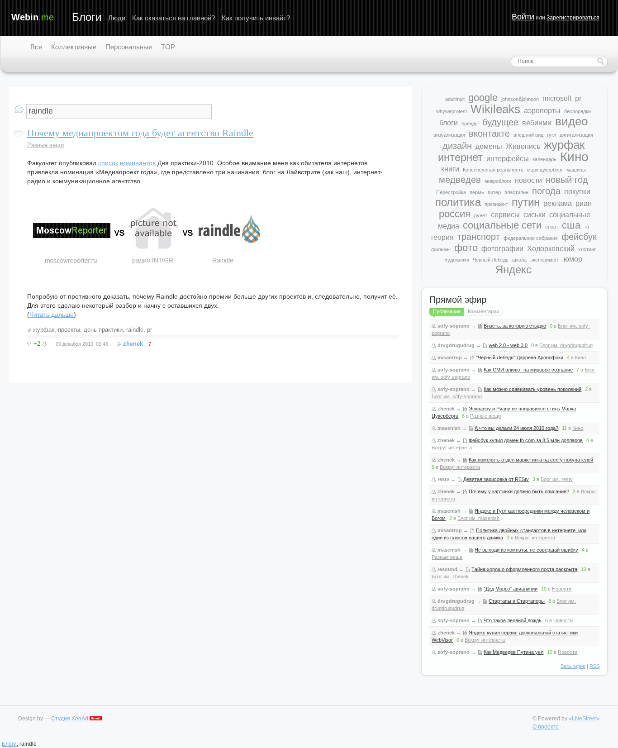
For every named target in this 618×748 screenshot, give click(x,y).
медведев (460, 180)
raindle (134, 329)
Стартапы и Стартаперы (517, 601)
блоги (448, 123)
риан (583, 203)
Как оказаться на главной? (173, 18)
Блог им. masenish (478, 518)
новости (528, 180)
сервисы (505, 215)
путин (526, 202)
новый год (567, 180)
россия (455, 213)
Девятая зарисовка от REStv (496, 479)
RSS (594, 666)
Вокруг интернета (452, 447)
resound (447, 569)
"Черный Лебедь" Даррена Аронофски (519, 357)
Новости (561, 588)
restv (443, 479)
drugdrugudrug (456, 345)
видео (571, 121)
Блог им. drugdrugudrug (566, 345)
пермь (477, 192)
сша (571, 225)
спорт (551, 226)
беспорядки (577, 111)
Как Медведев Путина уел (513, 652)
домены (488, 146)
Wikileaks (495, 109)
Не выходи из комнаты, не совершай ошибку (526, 550)
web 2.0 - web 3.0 (508, 345)
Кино (574, 157)
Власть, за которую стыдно (515, 326)
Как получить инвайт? (256, 18)
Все (36, 47)
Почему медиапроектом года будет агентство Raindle (140, 132)
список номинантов (127, 163)
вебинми (536, 123)
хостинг (587, 249)
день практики (103, 329)
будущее (500, 122)
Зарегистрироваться (573, 17)
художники (457, 259)
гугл (551, 135)
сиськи (534, 215)
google (483, 97)
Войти (523, 16)
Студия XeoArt (69, 718)
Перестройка (451, 192)
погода (546, 191)
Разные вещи (45, 145)
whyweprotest (451, 111)
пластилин (516, 192)
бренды (470, 123)
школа (519, 259)
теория (442, 237)
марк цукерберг (545, 169)
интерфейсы (507, 158)
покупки (577, 191)
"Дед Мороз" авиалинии (510, 588)
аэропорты (542, 110)
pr (149, 329)
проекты (69, 329)
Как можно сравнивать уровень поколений (532, 389)
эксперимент (545, 259)
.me (32, 17)
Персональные (128, 47)
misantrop (449, 357)
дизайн (457, 146)
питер (494, 192)
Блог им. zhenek (450, 576)
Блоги (86, 17)
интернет (460, 157)
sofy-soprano (453, 326)
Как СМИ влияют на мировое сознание (528, 369)
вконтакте (489, 133)
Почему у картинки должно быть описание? (519, 491)
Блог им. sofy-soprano (457, 396)
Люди (116, 18)
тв (586, 226)
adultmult (455, 99)
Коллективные (73, 47)
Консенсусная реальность (493, 169)
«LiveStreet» (584, 718)
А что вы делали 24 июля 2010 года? (516, 428)
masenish (449, 428)
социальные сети (502, 225)
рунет (480, 215)
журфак (43, 329)
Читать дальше (51, 314)
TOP (168, 47)
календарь (544, 159)
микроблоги (498, 181)
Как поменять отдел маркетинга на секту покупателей (531, 459)
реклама (557, 203)
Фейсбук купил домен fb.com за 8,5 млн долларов (526, 440)
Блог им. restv (557, 479)
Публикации (447, 311)
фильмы (441, 249)
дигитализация (576, 135)
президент (496, 204)
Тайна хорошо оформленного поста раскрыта (524, 569)
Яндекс (513, 269)
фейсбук (579, 237)
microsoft (556, 98)
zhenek (133, 343)
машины (576, 169)
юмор (573, 259)
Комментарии (483, 311)
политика (458, 202)
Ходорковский (551, 249)
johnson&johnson (520, 99)
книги (450, 169)
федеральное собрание (531, 238)
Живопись (523, 146)
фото (466, 247)
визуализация (449, 135)
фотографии (502, 249)
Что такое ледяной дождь (513, 620)
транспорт (478, 237)
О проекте (545, 727)
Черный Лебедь (491, 259)
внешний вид (528, 135)
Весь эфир (573, 666)
